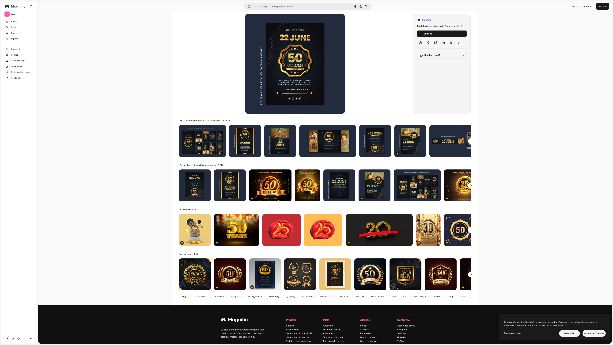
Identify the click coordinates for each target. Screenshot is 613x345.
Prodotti (291, 320)
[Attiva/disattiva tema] (18, 338)
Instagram (402, 329)
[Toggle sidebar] (31, 6)
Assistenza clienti (406, 325)
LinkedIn (401, 337)
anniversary (274, 296)
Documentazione (332, 329)
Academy (328, 325)
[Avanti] (471, 141)
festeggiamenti (255, 296)
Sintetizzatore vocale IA (298, 341)
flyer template (420, 296)
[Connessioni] (7, 338)
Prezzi (575, 6)
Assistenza (328, 333)
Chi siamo (365, 329)
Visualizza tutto (221, 120)
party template (199, 296)
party (184, 296)
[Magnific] (234, 320)
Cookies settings (512, 333)
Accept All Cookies (594, 333)
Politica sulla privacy (333, 341)
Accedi (587, 6)
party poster (218, 296)
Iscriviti (602, 6)
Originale (266, 20)
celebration (343, 296)
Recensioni (365, 333)
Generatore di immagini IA (299, 333)
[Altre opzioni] (458, 42)
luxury (450, 296)
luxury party (236, 296)
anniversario (307, 296)
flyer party (290, 296)
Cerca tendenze (368, 341)
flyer (405, 296)
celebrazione (325, 296)
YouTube (401, 333)
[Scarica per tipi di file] (463, 34)
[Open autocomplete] (248, 6)
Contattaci (403, 320)
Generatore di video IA (297, 337)
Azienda (365, 320)
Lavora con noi (367, 337)
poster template (378, 296)
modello (437, 296)
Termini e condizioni (333, 337)
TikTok (400, 341)
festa (394, 296)
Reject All (569, 333)
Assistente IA (292, 329)
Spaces (290, 325)
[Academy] (12, 338)
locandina (359, 296)
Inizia (326, 320)
